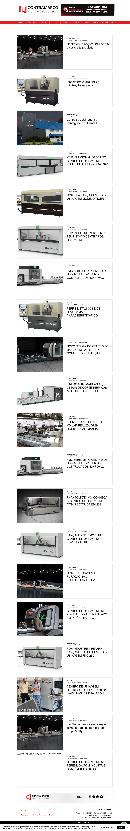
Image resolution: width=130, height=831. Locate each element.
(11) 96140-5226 (106, 813)
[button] (110, 26)
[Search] (112, 22)
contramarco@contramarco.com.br (100, 815)
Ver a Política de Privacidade (80, 828)
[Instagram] (90, 796)
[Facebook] (93, 796)
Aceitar (121, 828)
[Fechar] (127, 827)
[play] (109, 5)
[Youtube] (101, 796)
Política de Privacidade (85, 822)
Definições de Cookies (107, 828)
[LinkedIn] (97, 796)
